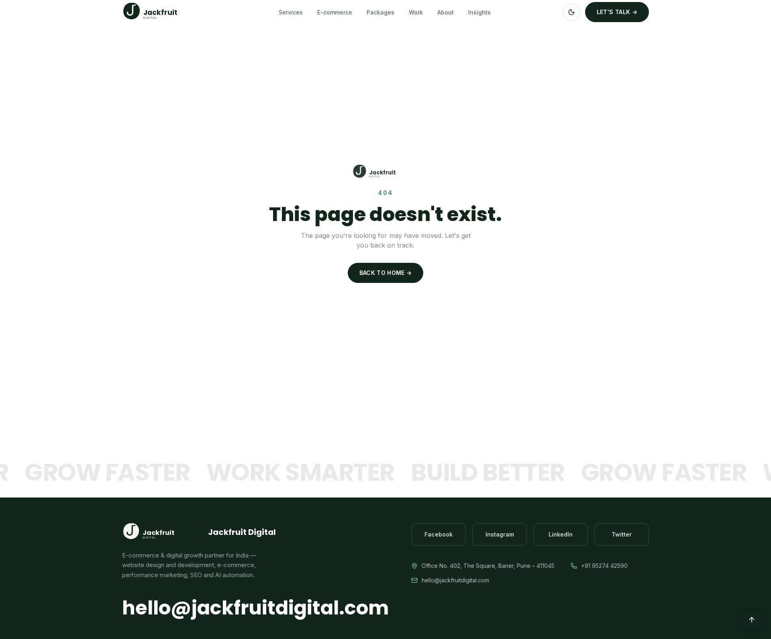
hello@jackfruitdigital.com (255, 608)
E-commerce (334, 12)
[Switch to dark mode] (571, 12)
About (445, 12)
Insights (479, 12)
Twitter (622, 534)
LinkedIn (561, 534)
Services (291, 12)
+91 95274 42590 (604, 565)
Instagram (499, 534)
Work (416, 12)
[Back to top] (751, 619)
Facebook (438, 534)
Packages (380, 12)
